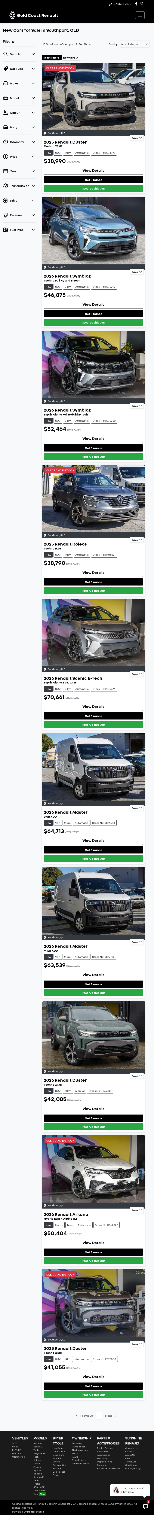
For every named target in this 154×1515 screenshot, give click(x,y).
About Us (130, 1454)
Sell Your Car (59, 1465)
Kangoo (37, 1473)
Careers (129, 1451)
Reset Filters (51, 57)
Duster (37, 1463)
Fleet (128, 1458)
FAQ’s (75, 1456)
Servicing (77, 1443)
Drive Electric (79, 1460)
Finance (57, 1468)
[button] (140, 15)
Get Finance (93, 180)
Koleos (37, 1460)
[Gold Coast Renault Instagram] (142, 3)
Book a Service (105, 1448)
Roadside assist (80, 1463)
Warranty (102, 1458)
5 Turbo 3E (39, 1487)
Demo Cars (59, 1451)
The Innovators (80, 1450)
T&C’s (75, 1453)
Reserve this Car (93, 188)
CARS (15, 1446)
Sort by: (113, 44)
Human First (78, 1446)
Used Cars (58, 1454)
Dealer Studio (35, 1511)
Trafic (36, 1483)
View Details (93, 170)
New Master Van (39, 1492)
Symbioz (38, 1443)
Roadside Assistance (108, 1468)
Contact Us (131, 1448)
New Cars (58, 1448)
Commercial (19, 1456)
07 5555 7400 (122, 4)
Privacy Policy (133, 1468)
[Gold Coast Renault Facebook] (137, 3)
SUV (14, 1443)
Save (135, 137)
